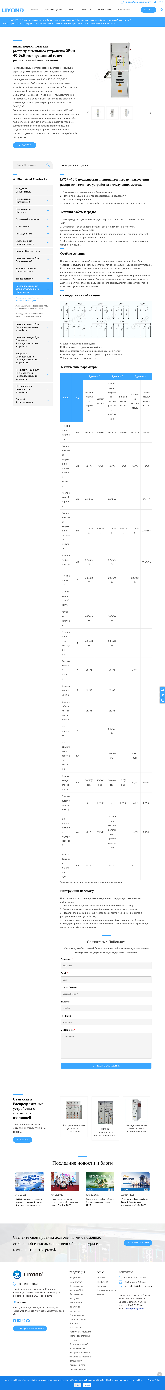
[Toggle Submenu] (48, 190)
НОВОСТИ (102, 1281)
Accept (87, 1385)
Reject (77, 1385)
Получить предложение (32, 1328)
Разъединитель (77, 1364)
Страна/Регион (70, 987)
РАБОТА (101, 1277)
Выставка (101, 1286)
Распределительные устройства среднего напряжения (80, 1356)
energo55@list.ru (135, 1308)
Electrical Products (32, 179)
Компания (66, 1015)
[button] (150, 113)
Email (64, 973)
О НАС (101, 1272)
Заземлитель (76, 1302)
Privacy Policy (153, 1380)
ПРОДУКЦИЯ (77, 1272)
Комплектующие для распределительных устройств (80, 1335)
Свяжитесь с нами (140, 1243)
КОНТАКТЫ (126, 1272)
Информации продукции (75, 165)
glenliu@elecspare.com (138, 2)
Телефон (65, 1001)
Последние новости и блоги (82, 1162)
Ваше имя (67, 959)
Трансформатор (77, 1369)
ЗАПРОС (148, 10)
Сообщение (68, 1029)
